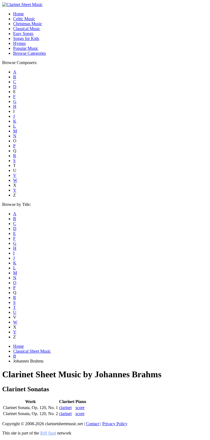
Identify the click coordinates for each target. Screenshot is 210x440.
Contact (92, 423)
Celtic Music (24, 18)
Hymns (19, 43)
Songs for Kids (26, 38)
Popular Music (25, 48)
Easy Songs (23, 33)
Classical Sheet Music (32, 351)
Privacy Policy (114, 423)
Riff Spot (48, 433)
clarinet (65, 407)
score (79, 407)
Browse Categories (29, 53)
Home (18, 13)
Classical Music (26, 28)
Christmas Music (27, 23)
